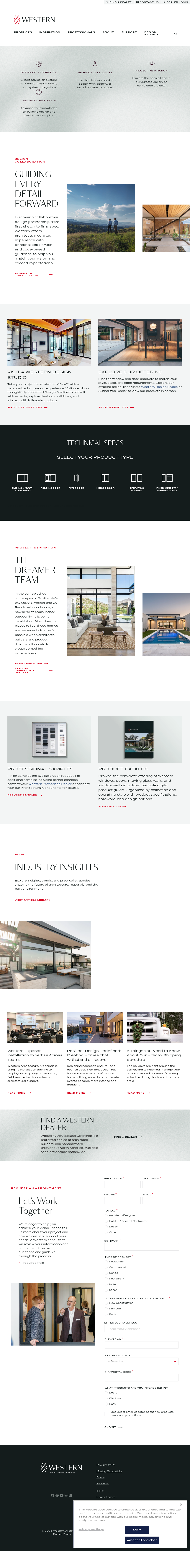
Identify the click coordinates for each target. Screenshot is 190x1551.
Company (111, 1240)
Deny (137, 1530)
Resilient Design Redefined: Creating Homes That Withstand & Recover (94, 1055)
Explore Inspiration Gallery (25, 670)
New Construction (121, 1302)
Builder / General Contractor (128, 1221)
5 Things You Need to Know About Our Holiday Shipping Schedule (154, 1055)
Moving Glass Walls (109, 1471)
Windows (115, 1398)
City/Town (113, 1339)
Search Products (113, 407)
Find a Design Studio (24, 407)
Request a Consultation (26, 274)
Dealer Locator (106, 1497)
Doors (113, 1392)
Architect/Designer (122, 1215)
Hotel (112, 1284)
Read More (16, 1093)
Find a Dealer (125, 1137)
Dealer (113, 1226)
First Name (113, 1178)
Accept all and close (142, 1540)
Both (112, 1314)
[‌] (52, 1495)
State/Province (118, 1355)
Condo (113, 1272)
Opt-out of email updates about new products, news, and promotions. (142, 1413)
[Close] (181, 1504)
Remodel (115, 1308)
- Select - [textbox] (115, 1361)
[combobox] (141, 1361)
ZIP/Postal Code (118, 1371)
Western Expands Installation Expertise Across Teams (34, 1055)
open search (175, 33)
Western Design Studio (159, 387)
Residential (116, 1261)
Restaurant (116, 1278)
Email (146, 1194)
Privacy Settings (91, 1529)
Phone (109, 1194)
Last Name (150, 1178)
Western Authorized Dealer (50, 784)
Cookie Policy (62, 1534)
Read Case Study (29, 663)
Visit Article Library (32, 900)
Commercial (117, 1267)
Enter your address (120, 1323)
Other (113, 1232)
